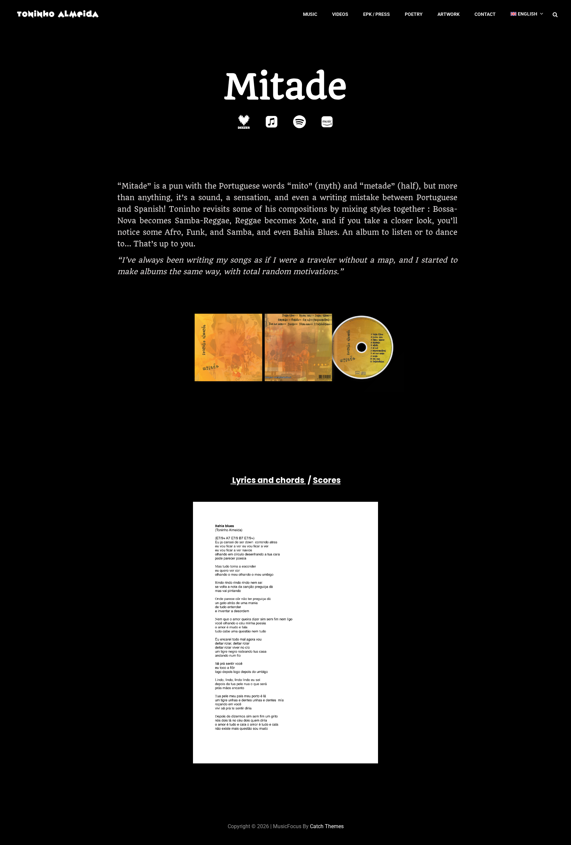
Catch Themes (327, 826)
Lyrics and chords (268, 480)
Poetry (414, 14)
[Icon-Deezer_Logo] (244, 122)
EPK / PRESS (376, 14)
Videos (340, 14)
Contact (485, 14)
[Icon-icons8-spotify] (299, 122)
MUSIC (310, 14)
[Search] (555, 14)
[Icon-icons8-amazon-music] (327, 122)
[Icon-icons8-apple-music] (272, 122)
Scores (327, 480)
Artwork (449, 14)
